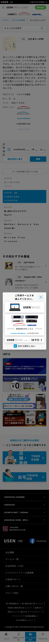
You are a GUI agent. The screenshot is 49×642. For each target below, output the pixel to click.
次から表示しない (26, 346)
